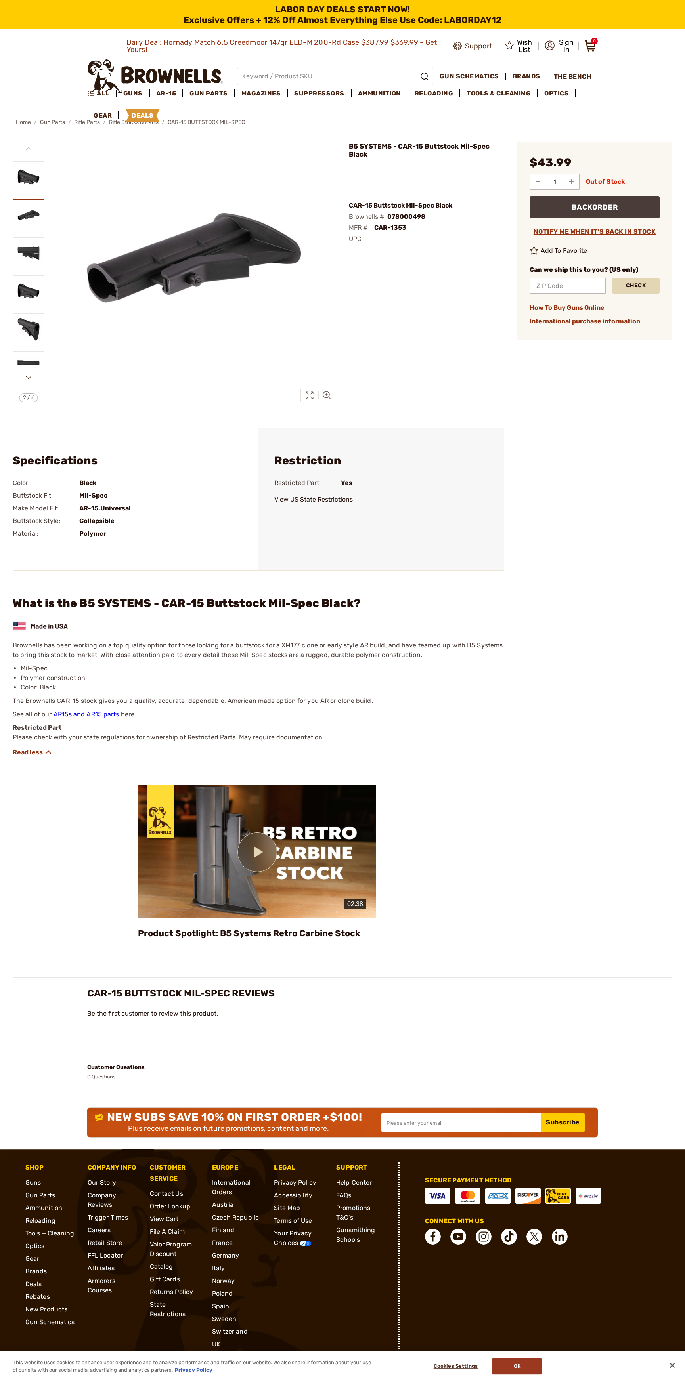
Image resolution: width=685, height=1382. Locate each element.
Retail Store (105, 1242)
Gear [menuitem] (103, 115)
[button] (559, 46)
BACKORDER (595, 207)
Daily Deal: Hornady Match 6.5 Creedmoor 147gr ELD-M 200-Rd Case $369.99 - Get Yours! (281, 46)
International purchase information (585, 321)
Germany (225, 1255)
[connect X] (534, 1237)
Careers (99, 1230)
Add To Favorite (564, 250)
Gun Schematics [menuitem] (469, 76)
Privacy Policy (295, 1182)
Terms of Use (293, 1220)
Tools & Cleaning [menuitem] (499, 93)
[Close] (672, 1365)
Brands (36, 1271)
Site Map (287, 1208)
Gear (32, 1258)
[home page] (155, 76)
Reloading (40, 1220)
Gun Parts (52, 122)
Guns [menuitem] (133, 93)
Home (23, 122)
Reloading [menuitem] (434, 93)
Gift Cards (165, 1279)
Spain (221, 1306)
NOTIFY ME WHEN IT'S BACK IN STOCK (595, 231)
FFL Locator (105, 1255)
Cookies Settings (456, 1366)
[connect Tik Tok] (509, 1237)
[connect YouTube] (458, 1237)
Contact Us (166, 1193)
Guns (33, 1182)
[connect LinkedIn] (560, 1237)
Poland (222, 1293)
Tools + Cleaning (50, 1233)
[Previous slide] (28, 148)
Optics (35, 1246)
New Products (46, 1309)
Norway (223, 1281)
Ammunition (43, 1208)
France (222, 1242)
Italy (218, 1268)
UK (216, 1344)
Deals (33, 1284)
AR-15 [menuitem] (166, 93)
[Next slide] (28, 377)
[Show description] (32, 752)
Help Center (354, 1182)
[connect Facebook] (433, 1237)
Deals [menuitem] (143, 115)
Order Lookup (170, 1206)
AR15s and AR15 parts (86, 714)
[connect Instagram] (484, 1237)
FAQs (343, 1195)
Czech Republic (235, 1217)
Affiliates (101, 1268)
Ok (517, 1366)
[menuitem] (102, 93)
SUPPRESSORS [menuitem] (319, 93)
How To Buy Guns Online (567, 307)
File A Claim (167, 1231)
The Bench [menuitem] (573, 76)
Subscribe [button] (563, 1122)
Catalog (161, 1266)
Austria (223, 1204)
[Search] (424, 76)
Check (636, 285)
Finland (223, 1230)
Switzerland (230, 1331)
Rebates (37, 1296)
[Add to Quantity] (571, 182)
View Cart (164, 1219)
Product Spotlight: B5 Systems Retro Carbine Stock (249, 933)
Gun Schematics (50, 1322)
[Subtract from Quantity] (538, 182)
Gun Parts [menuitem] (208, 93)
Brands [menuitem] (526, 76)
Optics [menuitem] (556, 93)
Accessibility (293, 1195)
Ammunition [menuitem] (379, 93)
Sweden (224, 1319)
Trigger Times (108, 1217)
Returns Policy (171, 1292)
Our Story (102, 1182)
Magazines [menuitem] (261, 93)
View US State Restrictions (313, 499)
